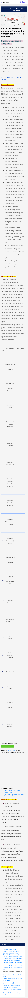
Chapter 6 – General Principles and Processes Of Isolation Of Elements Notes (12, 962)
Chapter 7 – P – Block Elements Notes (13, 966)
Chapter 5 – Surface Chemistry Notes (12, 958)
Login (24, 2)
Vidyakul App (11, 750)
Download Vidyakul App (9, 949)
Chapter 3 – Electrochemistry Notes (12, 955)
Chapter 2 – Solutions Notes (10, 953)
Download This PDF (7, 746)
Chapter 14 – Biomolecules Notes (12, 989)
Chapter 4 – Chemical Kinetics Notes (12, 957)
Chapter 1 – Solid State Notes (11, 951)
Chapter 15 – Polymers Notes (11, 991)
